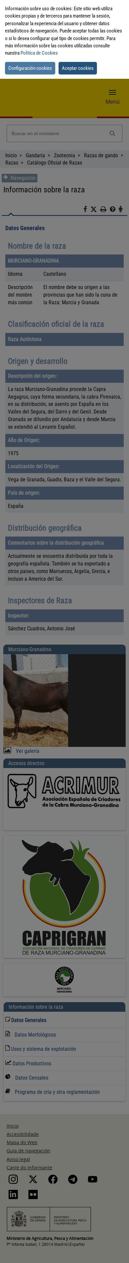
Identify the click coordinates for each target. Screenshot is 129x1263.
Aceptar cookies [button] (78, 68)
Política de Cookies (39, 53)
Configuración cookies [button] (30, 68)
